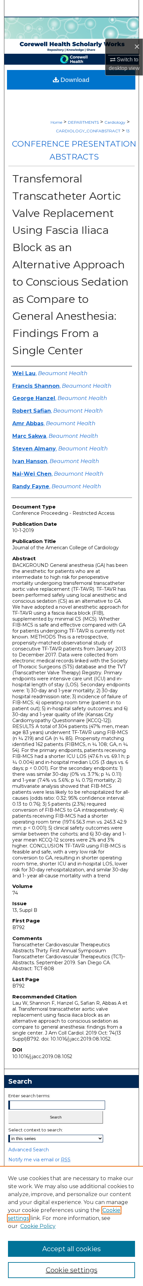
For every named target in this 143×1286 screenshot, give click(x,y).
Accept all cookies (71, 1249)
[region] (71, 1226)
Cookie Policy (38, 1226)
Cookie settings (71, 1270)
